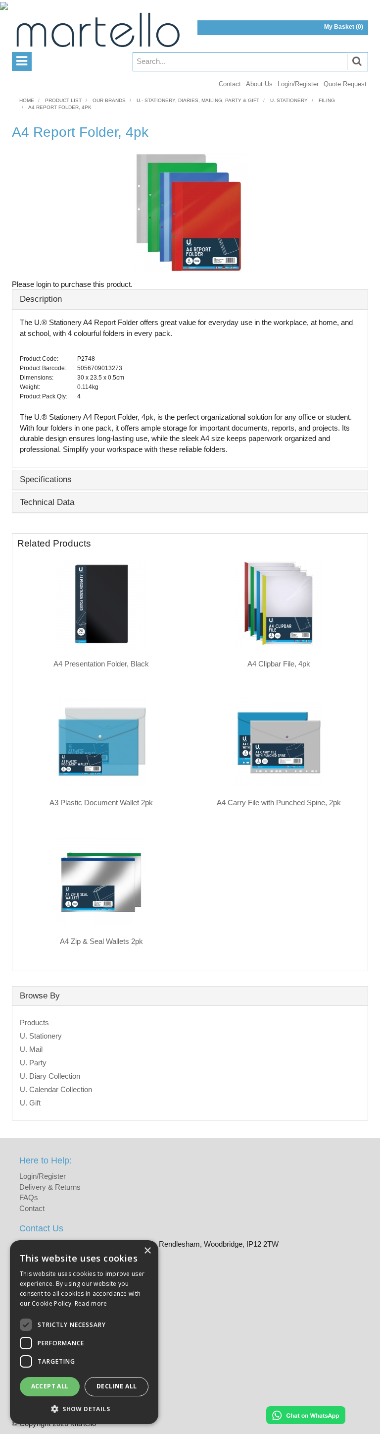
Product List (63, 100)
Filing (327, 100)
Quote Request (345, 84)
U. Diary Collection (50, 1076)
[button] (84, 1408)
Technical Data (47, 502)
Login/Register (298, 84)
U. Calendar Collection (56, 1089)
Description (41, 299)
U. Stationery (289, 100)
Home (26, 100)
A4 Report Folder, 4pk (60, 107)
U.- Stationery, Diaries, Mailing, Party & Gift (198, 100)
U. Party (33, 1062)
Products (34, 1022)
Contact (230, 84)
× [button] (147, 1251)
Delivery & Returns (50, 1187)
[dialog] (84, 1332)
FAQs (28, 1197)
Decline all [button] (116, 1386)
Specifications (46, 479)
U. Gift (30, 1103)
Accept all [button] (50, 1386)
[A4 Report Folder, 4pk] (190, 212)
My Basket (343, 26)
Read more (91, 1303)
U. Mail (31, 1049)
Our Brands (109, 100)
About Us (259, 84)
